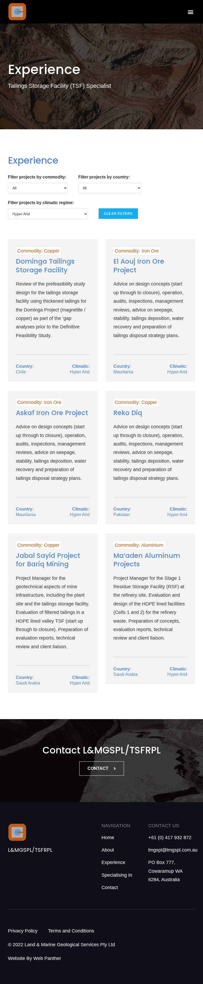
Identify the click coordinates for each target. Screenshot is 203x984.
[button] (190, 11)
